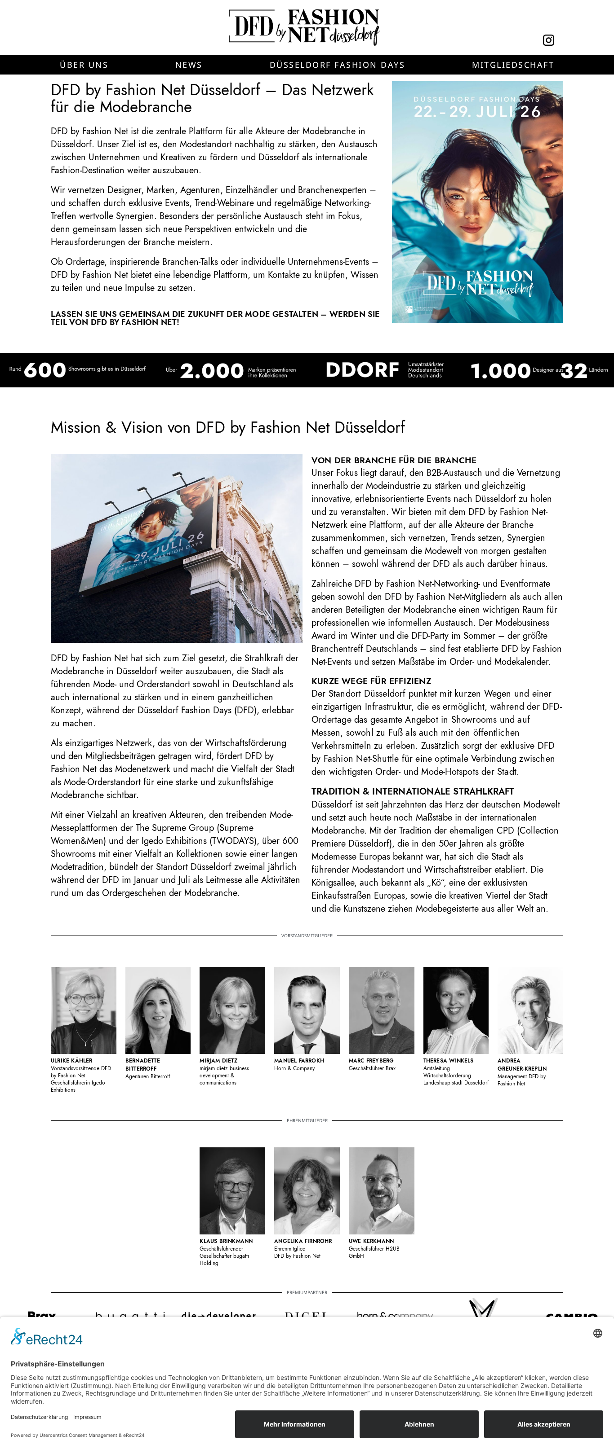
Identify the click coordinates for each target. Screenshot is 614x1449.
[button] (84, 65)
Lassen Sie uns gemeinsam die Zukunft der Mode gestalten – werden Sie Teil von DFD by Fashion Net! (215, 318)
